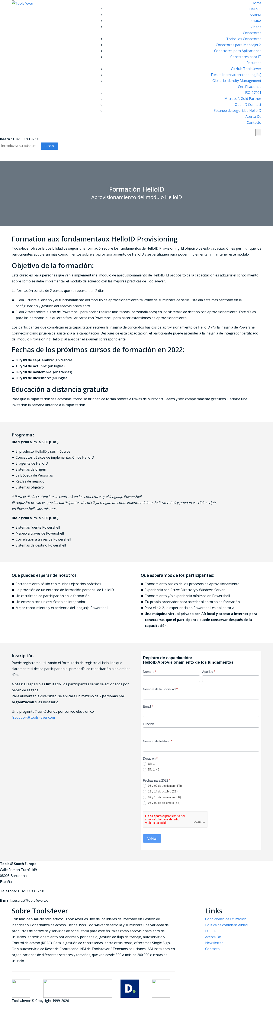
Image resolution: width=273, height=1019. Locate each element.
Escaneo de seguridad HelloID (237, 110)
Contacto (254, 122)
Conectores (252, 33)
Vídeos (256, 27)
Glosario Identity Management (236, 80)
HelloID (255, 9)
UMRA (256, 21)
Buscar (49, 146)
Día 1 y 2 (153, 769)
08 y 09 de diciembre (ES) (163, 802)
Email (148, 706)
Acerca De (253, 116)
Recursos (254, 62)
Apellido (208, 671)
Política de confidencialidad (226, 925)
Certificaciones (249, 86)
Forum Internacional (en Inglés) (236, 74)
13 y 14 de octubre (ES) (162, 791)
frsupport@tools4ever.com (33, 717)
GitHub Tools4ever (246, 68)
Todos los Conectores (243, 38)
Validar (152, 838)
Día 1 (151, 763)
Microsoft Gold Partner (242, 98)
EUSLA (210, 931)
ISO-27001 (253, 92)
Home (256, 3)
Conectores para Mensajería (238, 44)
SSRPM (255, 15)
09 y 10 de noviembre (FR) (164, 797)
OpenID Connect (248, 104)
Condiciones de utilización (225, 919)
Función (148, 724)
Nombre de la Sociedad (160, 689)
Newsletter (214, 943)
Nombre (149, 671)
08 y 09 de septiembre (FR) (164, 785)
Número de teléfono (157, 741)
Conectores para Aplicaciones (237, 50)
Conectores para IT (245, 56)
